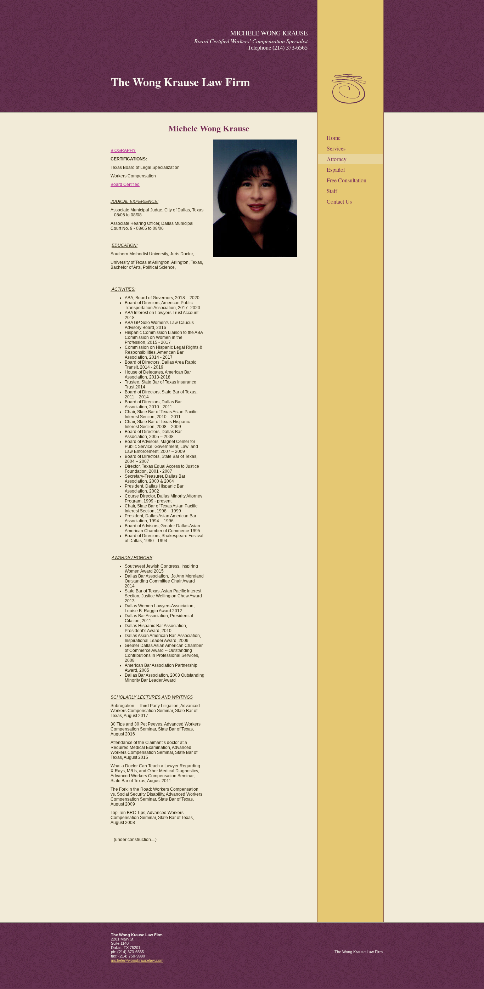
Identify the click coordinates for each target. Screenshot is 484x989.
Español (336, 169)
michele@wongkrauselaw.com (137, 960)
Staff (332, 190)
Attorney (337, 159)
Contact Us (339, 201)
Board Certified (125, 184)
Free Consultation (346, 180)
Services (336, 148)
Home (334, 137)
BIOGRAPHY (123, 150)
